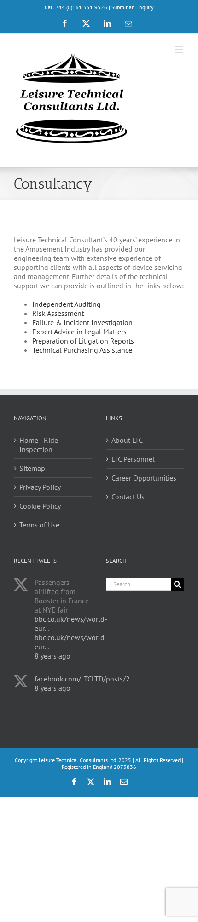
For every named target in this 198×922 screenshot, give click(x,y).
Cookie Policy (40, 505)
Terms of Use (39, 524)
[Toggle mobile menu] (179, 49)
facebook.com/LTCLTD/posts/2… (85, 678)
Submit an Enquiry (132, 7)
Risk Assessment (58, 313)
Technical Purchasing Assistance (82, 350)
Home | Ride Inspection (38, 444)
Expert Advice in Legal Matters (79, 331)
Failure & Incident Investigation (82, 322)
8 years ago (52, 655)
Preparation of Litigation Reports (83, 340)
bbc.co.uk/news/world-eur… (71, 623)
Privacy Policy (40, 487)
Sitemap (32, 468)
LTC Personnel (133, 459)
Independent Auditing (66, 304)
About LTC (127, 440)
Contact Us (128, 496)
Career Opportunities (143, 477)
